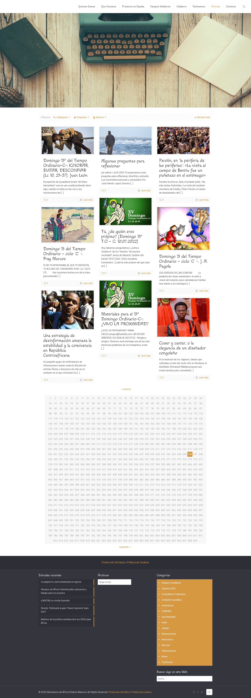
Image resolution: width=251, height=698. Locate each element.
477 (115, 479)
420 (120, 469)
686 (147, 515)
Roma (164, 656)
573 (163, 495)
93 (77, 413)
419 (115, 469)
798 (125, 535)
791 (88, 535)
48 (147, 403)
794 (104, 535)
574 (168, 495)
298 (88, 449)
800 (136, 535)
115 (195, 413)
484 (152, 479)
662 (174, 510)
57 (195, 403)
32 (61, 403)
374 (185, 459)
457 (163, 474)
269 (88, 444)
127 (104, 418)
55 (184, 403)
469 (72, 479)
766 (109, 530)
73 (125, 408)
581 (50, 500)
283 (163, 444)
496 (61, 484)
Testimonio (167, 662)
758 (66, 530)
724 (195, 520)
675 (88, 515)
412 (77, 469)
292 (56, 449)
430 (174, 469)
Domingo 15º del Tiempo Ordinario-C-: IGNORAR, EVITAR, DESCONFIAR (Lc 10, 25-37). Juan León (65, 168)
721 (179, 520)
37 (88, 403)
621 (109, 505)
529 (82, 489)
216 (115, 434)
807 (174, 535)
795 (109, 535)
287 (185, 444)
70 (109, 408)
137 (158, 418)
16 (131, 398)
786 (61, 535)
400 (168, 464)
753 (195, 525)
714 (142, 520)
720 (174, 520)
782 (195, 530)
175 (50, 428)
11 (104, 398)
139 (168, 418)
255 (168, 439)
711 (125, 520)
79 (157, 408)
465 (50, 479)
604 (174, 500)
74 (131, 408)
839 (195, 540)
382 (72, 464)
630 (158, 505)
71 (114, 408)
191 (136, 428)
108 (158, 413)
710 (120, 520)
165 (152, 423)
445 (99, 474)
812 (201, 535)
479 (125, 479)
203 (201, 428)
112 (179, 413)
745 (152, 525)
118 (56, 418)
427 (158, 469)
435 (201, 469)
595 (125, 500)
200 (185, 428)
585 (72, 500)
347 (195, 454)
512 (147, 484)
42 (114, 403)
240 (88, 439)
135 (147, 418)
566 (125, 495)
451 (131, 474)
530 (88, 489)
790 (82, 535)
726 (50, 525)
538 (131, 489)
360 (109, 459)
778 (174, 530)
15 (125, 398)
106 (147, 413)
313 (168, 449)
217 (120, 434)
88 (50, 413)
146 (50, 423)
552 (50, 495)
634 (179, 505)
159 (120, 423)
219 (131, 434)
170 (179, 423)
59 (50, 408)
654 (131, 510)
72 (120, 408)
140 (174, 418)
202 (195, 428)
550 (195, 489)
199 (179, 428)
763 (93, 530)
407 (50, 469)
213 (99, 434)
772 (142, 530)
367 (147, 459)
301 (104, 449)
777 (168, 530)
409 (61, 469)
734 (93, 525)
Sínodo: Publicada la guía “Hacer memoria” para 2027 (64, 610)
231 (195, 434)
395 (142, 464)
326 (82, 454)
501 (88, 484)
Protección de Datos (113, 562)
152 (82, 423)
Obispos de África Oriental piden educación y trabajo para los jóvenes (64, 591)
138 (163, 418)
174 (201, 423)
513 (152, 484)
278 (136, 444)
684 (136, 515)
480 (131, 479)
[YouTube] (197, 692)
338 (147, 454)
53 (174, 403)
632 (168, 505)
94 (82, 413)
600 (152, 500)
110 (168, 413)
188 (120, 428)
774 (152, 530)
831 (152, 540)
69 (104, 408)
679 (109, 515)
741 (131, 525)
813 (56, 540)
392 (125, 464)
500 (82, 484)
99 (109, 413)
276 (125, 444)
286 (179, 444)
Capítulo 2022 (169, 588)
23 (168, 398)
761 (82, 530)
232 (201, 434)
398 (158, 464)
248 (131, 439)
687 (152, 515)
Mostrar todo (203, 117)
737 (109, 525)
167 (163, 423)
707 (104, 520)
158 (115, 423)
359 (104, 459)
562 (104, 495)
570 (147, 495)
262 (50, 444)
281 (152, 444)
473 (93, 479)
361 (115, 459)
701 (72, 520)
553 (56, 495)
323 (66, 454)
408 (56, 469)
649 (104, 510)
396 (147, 464)
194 (152, 428)
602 (163, 500)
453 (142, 474)
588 (88, 500)
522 (201, 484)
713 (136, 520)
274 (115, 444)
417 (104, 469)
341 (163, 454)
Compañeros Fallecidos (174, 594)
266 (72, 444)
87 (200, 408)
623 (120, 505)
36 (82, 403)
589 (93, 500)
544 (163, 489)
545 (168, 489)
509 (131, 484)
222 (147, 434)
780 (185, 530)
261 (201, 439)
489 (179, 479)
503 (99, 484)
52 (168, 403)
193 (147, 428)
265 (66, 444)
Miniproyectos (169, 633)
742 (136, 525)
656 (142, 510)
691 (174, 515)
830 (147, 540)
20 (152, 398)
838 (190, 540)
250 (142, 439)
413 (82, 469)
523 (50, 489)
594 (120, 500)
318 (195, 449)
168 (168, 423)
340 (158, 454)
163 (142, 423)
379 (56, 464)
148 (61, 423)
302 (109, 449)
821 (99, 540)
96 (93, 413)
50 (157, 403)
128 (109, 418)
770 (131, 530)
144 (195, 418)
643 (72, 510)
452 (136, 474)
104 (136, 413)
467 (61, 479)
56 (190, 403)
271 (99, 444)
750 (179, 525)
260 (195, 439)
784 (50, 535)
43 (120, 403)
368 (152, 459)
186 (109, 428)
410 (66, 469)
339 (152, 454)
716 (152, 520)
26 (184, 398)
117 (50, 418)
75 (136, 408)
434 (195, 469)
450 (125, 474)
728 (61, 525)
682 (125, 515)
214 (104, 434)
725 (201, 520)
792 (93, 535)
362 (120, 459)
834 (168, 540)
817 (77, 540)
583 (61, 500)
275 (120, 444)
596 (131, 500)
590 (99, 500)
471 (82, 479)
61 (61, 408)
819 (88, 540)
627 (142, 505)
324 (72, 454)
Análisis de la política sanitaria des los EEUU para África (66, 621)
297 (82, 449)
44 (125, 403)
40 (104, 403)
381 (66, 464)
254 (163, 439)
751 (185, 525)
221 (142, 434)
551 (201, 489)
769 (125, 530)
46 (136, 403)
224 (158, 434)
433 (190, 469)
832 (158, 540)
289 (195, 444)
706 (99, 520)
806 (168, 535)
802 (147, 535)
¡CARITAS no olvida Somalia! (55, 600)
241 (93, 439)
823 (109, 540)
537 (125, 489)
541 (147, 489)
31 (55, 403)
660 (163, 510)
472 (88, 479)
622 (115, 505)
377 (201, 459)
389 (109, 464)
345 (185, 454)
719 (168, 520)
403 (185, 464)
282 (158, 444)
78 (152, 408)
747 (163, 525)
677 (99, 515)
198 (174, 428)
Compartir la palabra (172, 599)
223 (152, 434)
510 (136, 484)
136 (152, 418)
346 (190, 454)
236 (66, 439)
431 (179, 469)
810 (190, 535)
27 (190, 398)
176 (56, 428)
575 (174, 495)
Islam (164, 622)
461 (185, 474)
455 (152, 474)
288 (190, 444)
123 (82, 418)
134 (142, 418)
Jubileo (165, 628)
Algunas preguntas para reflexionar (123, 164)
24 (174, 398)
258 (185, 439)
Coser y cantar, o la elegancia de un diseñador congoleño (182, 348)
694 (190, 515)
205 (56, 434)
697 (50, 520)
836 (179, 540)
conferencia (167, 605)
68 (98, 408)
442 (82, 474)
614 (72, 505)
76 (141, 408)
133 (136, 418)
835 (174, 540)
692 (179, 515)
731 (77, 525)
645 (82, 510)
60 (55, 408)
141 (179, 418)
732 (82, 525)
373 (179, 459)
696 (201, 515)
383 (77, 464)
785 (56, 535)
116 (201, 413)
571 (152, 495)
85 (190, 408)
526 (66, 489)
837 (185, 540)
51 (163, 403)
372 (174, 459)
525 (61, 489)
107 (152, 413)
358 (99, 459)
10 (98, 398)
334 (125, 454)
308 (142, 449)
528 (77, 489)
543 (158, 489)
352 (66, 459)
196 (163, 428)
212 (93, 434)
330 (104, 454)
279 (142, 444)
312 (163, 449)
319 (201, 449)
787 (66, 535)
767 (115, 530)
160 (125, 423)
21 (157, 398)
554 (61, 495)
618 (93, 505)
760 (77, 530)
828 (136, 540)
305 (125, 449)
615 (77, 505)
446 (104, 474)
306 (131, 449)
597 (136, 500)
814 (61, 540)
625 (131, 505)
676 (93, 515)
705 (93, 520)
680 (115, 515)
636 (190, 505)
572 (158, 495)
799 (131, 535)
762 (88, 530)
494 (50, 484)
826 (125, 540)
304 (120, 449)
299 (93, 449)
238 (77, 439)
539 (136, 489)
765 (104, 530)
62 (66, 408)
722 (185, 520)
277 (131, 444)
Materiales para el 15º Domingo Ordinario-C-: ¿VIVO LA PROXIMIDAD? (125, 319)
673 (77, 515)
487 (168, 479)
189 (125, 428)
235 (61, 439)
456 (158, 474)
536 (120, 489)
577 (185, 495)
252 (152, 439)
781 (190, 530)
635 (185, 505)
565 (120, 495)
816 (72, 540)
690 (168, 515)
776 (163, 530)
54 (179, 403)
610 (50, 505)
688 (158, 515)
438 (61, 474)
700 (66, 520)
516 (168, 484)
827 (131, 540)
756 (56, 530)
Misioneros (167, 639)
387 (99, 464)
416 (99, 469)
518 (179, 484)
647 (93, 510)
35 (77, 403)
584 (66, 500)
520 (190, 484)
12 (109, 398)
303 (115, 449)
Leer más (88, 199)
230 (190, 434)
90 (61, 413)
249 (136, 439)
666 (195, 510)
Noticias (166, 645)
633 (174, 505)
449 (120, 474)
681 (120, 515)
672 (72, 515)
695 (195, 515)
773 (147, 530)
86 (195, 408)
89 (55, 413)
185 (104, 428)
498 (72, 484)
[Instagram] (201, 692)
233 (50, 439)
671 (66, 515)
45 (131, 403)
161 (131, 423)
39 (98, 403)
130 (120, 418)
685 (142, 515)
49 (152, 403)
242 (99, 439)
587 (82, 500)
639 (50, 510)
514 (158, 484)
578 (190, 495)
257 (179, 439)
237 (72, 439)
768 (120, 530)
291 (50, 449)
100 (115, 413)
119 (61, 418)
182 (88, 428)
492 (195, 479)
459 (174, 474)
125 (93, 418)
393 (131, 464)
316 (185, 449)
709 (115, 520)
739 (120, 525)
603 (168, 500)
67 (93, 408)
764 (99, 530)
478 (120, 479)
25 (179, 398)
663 (179, 510)
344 (179, 454)
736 (104, 525)
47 (141, 403)
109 (163, 413)
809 (185, 535)
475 (104, 479)
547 (179, 489)
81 (168, 408)
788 (72, 535)
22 (163, 398)
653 (125, 510)
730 (72, 525)
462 (190, 474)
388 (104, 464)
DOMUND (166, 611)
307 (136, 449)
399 (163, 464)
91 (66, 413)
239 (82, 439)
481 (136, 479)
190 (131, 428)
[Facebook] (194, 692)
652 (120, 510)
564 (115, 495)
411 (72, 469)
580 (201, 495)
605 (179, 500)
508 (125, 484)
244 (109, 439)
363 (125, 459)
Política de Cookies (138, 562)
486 (163, 479)
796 (115, 535)
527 (72, 489)
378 (50, 464)
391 (120, 464)
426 (152, 469)
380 (61, 464)
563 (109, 495)
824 (115, 540)
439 (66, 474)
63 (71, 408)
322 (61, 454)
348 (201, 454)
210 (82, 434)
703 (82, 520)
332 (115, 454)
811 (195, 535)
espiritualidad (168, 616)
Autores (100, 117)
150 (72, 423)
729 (66, 525)
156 (104, 423)
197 (168, 428)
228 (179, 434)
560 (93, 495)
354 (77, 459)
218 (125, 434)
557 (77, 495)
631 (163, 505)
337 (142, 454)
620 (104, 505)
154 (93, 423)
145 (201, 418)
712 (131, 520)
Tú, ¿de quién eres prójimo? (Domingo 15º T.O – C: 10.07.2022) (121, 236)
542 (152, 489)
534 (109, 489)
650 (109, 510)
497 (66, 484)
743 (142, 525)
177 (61, 428)
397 (152, 464)
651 (115, 510)
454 (147, 474)
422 (131, 469)
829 (142, 540)
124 (88, 418)
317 (190, 449)
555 (66, 495)
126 (99, 418)
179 (72, 428)
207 (66, 434)
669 (56, 515)
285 (174, 444)
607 (190, 500)
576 (179, 495)
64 (77, 408)
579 (195, 495)
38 (93, 403)
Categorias (62, 117)
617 (88, 505)
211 (88, 434)
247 (125, 439)
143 (190, 418)
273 (109, 444)
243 (104, 439)
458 (168, 474)
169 (174, 423)
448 (115, 474)
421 (125, 469)
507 (120, 484)
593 (115, 500)
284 (168, 444)
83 (179, 408)
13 (114, 398)
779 (179, 530)
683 (131, 515)
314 (174, 449)
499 (77, 484)
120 (66, 418)
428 (163, 469)
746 (158, 525)
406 (201, 464)
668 (50, 515)
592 (109, 500)
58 (200, 403)
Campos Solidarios (171, 582)
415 (93, 469)
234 (56, 439)
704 (88, 520)
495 (56, 484)
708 (109, 520)
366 (142, 459)
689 (163, 515)
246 (120, 439)
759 (72, 530)
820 (93, 540)
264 (61, 444)
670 (61, 515)
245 (115, 439)
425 (147, 469)
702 (77, 520)
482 (142, 479)
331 (109, 454)
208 (72, 434)
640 (56, 510)
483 (147, 479)
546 (174, 489)
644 (77, 510)
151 (77, 423)
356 (88, 459)
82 (174, 408)
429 (168, 469)
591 (104, 500)
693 (185, 515)
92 (71, 413)
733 (88, 525)
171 (185, 423)
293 (61, 449)
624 (125, 505)
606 (185, 500)
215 (109, 434)
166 (158, 423)
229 (185, 434)
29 (200, 398)
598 (142, 500)
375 (190, 459)
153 (88, 423)
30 (50, 403)
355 (82, 459)
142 (185, 418)
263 (56, 444)
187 (115, 428)
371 (168, 459)
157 (109, 423)
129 (115, 418)
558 (82, 495)
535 (115, 489)
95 (88, 413)
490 (185, 479)
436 (50, 474)
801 (142, 535)
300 (99, 449)
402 (179, 464)
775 (158, 530)
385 (88, 464)
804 (158, 535)
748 (168, 525)
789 (77, 535)
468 (66, 479)
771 (136, 530)
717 (158, 520)
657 (147, 510)
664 (185, 510)
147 (56, 423)
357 (93, 459)
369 (158, 459)
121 (72, 418)
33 (66, 403)
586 (77, 500)
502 (93, 484)
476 (109, 479)
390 (115, 464)
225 (163, 434)
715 (147, 520)
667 (201, 510)
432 (185, 469)
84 (184, 408)
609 (201, 500)
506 (115, 484)
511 (142, 484)
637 (195, 505)
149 (66, 423)
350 (56, 459)
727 (56, 525)
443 (88, 474)
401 (174, 464)
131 (125, 418)
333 (120, 454)
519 (185, 484)
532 (99, 489)
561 (99, 495)
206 (61, 434)
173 (195, 423)
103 (131, 413)
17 (136, 398)
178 (66, 428)
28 (195, 398)
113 (185, 413)
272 (104, 444)
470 (77, 479)
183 (93, 428)
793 (99, 535)
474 (99, 479)
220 (136, 434)
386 (93, 464)
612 (61, 505)
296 (77, 449)
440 (72, 474)
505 (109, 484)
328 (93, 454)
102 (125, 413)
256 (174, 439)
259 (190, 439)
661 (168, 510)
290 (201, 444)
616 (82, 505)
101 (120, 413)
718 (163, 520)
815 (66, 540)
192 (142, 428)
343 (174, 454)
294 (66, 449)
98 (104, 413)
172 (190, 423)
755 (50, 530)
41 (109, 403)
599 (147, 500)
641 (61, 510)
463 (195, 474)
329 (99, 454)
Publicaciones (169, 650)
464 (201, 474)
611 (56, 505)
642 (66, 510)
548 (185, 489)
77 (147, 408)
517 (174, 484)
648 (99, 510)
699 (61, 520)
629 (152, 505)
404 (190, 464)
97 (98, 413)
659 (158, 510)
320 (50, 454)
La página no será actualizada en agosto (61, 581)
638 (201, 505)
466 (56, 479)
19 (147, 398)
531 (93, 489)
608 (195, 500)
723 (190, 520)
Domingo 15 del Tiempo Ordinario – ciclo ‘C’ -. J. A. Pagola (183, 261)
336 (136, 454)
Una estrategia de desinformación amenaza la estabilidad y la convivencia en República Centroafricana (67, 345)
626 (136, 505)
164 (147, 423)
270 (93, 444)
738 (115, 525)
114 (190, 413)
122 (77, 418)
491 (190, 479)
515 (163, 484)
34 (71, 403)
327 (88, 454)
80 (163, 408)
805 (163, 535)
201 (190, 428)
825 (120, 540)
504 (104, 484)
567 (131, 495)
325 (77, 454)
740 (125, 525)
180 (77, 428)
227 (174, 434)
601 (158, 500)
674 (82, 515)
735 (99, 525)
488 (174, 479)
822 (104, 540)
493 (201, 479)
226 (168, 434)
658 (152, 510)
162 (136, 423)
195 (158, 428)
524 (56, 489)
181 (82, 428)
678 (104, 515)
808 (179, 535)
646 (88, 510)
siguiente (124, 547)
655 (136, 510)
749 (174, 525)
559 (88, 495)
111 (174, 413)
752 (190, 525)
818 (82, 540)
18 (141, 398)
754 (201, 525)
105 (142, 413)
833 (163, 540)
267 (77, 444)
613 (66, 505)
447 (109, 474)
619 (99, 505)
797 (120, 535)
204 (50, 434)
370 (163, 459)
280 (147, 444)
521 (195, 484)
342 (168, 454)
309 (147, 449)
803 (152, 535)
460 (179, 474)
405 (195, 464)
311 (158, 449)
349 (50, 459)
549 (190, 489)
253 (158, 439)
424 (142, 469)
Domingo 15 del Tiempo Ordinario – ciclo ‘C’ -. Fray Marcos (64, 253)
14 (120, 398)
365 (136, 459)
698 (56, 520)
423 (136, 469)
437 (56, 474)
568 (136, 495)
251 (147, 439)
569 (142, 495)
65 (82, 408)
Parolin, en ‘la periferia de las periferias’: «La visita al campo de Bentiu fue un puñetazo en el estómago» (182, 168)
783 (201, 530)
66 (88, 408)
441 (77, 474)
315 (179, 449)
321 (56, 454)
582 (56, 500)
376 (195, 459)
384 (82, 464)
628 (147, 505)
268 (82, 444)
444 (93, 474)
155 (99, 423)
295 (72, 449)
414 (88, 469)
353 (72, 459)
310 (152, 449)
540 (142, 489)
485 (158, 479)
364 (131, 459)
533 (104, 489)
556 (72, 495)
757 (61, 530)
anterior (127, 389)
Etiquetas (82, 117)
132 (131, 418)
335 (131, 454)
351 (61, 459)
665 (190, 510)
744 (147, 525)
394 (136, 464)
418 (109, 469)
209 (77, 434)
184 (99, 428)
